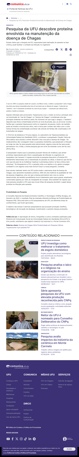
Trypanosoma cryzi (13, 227)
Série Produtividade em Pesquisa (45, 225)
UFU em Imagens (47, 381)
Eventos (26, 392)
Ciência (60, 225)
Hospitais (9, 398)
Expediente (28, 381)
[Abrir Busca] (71, 4)
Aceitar (69, 449)
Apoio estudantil (12, 409)
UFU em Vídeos (46, 385)
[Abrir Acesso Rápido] (62, 3)
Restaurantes (11, 402)
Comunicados (29, 388)
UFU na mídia (28, 396)
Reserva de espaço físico (65, 386)
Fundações (10, 406)
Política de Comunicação (29, 418)
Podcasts (44, 388)
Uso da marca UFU (13, 417)
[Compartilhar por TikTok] (25, 439)
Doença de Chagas (26, 225)
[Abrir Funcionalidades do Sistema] (67, 3)
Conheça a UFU (12, 381)
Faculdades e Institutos (11, 389)
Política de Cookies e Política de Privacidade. (21, 453)
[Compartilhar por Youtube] (8, 439)
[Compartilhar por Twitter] (17, 439)
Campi (8, 385)
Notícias (14, 18)
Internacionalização (13, 413)
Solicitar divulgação (65, 381)
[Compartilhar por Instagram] (21, 439)
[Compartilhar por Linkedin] (30, 439)
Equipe (26, 414)
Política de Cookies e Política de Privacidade (24, 427)
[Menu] (7, 9)
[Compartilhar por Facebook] (12, 439)
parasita (24, 227)
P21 (28, 227)
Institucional (28, 410)
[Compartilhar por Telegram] (34, 439)
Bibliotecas (10, 394)
